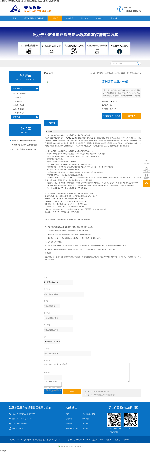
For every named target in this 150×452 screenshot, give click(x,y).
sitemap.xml (136, 440)
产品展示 (100, 73)
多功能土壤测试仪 (19, 93)
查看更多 (16, 117)
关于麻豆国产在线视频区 (34, 18)
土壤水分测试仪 (18, 109)
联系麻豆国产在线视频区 (22, 24)
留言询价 (131, 116)
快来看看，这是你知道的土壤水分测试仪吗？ (25, 140)
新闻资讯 (69, 18)
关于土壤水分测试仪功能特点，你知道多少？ (25, 149)
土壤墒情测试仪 (18, 105)
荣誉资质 (85, 419)
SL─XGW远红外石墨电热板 (100, 391)
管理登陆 (109, 440)
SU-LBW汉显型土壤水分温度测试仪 (103, 395)
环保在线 (126, 440)
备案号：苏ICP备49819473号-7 (79, 440)
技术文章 (84, 18)
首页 (14, 18)
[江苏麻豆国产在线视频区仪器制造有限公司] (49, 4)
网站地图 (3, 451)
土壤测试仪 (17, 89)
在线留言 (43, 24)
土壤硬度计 (17, 97)
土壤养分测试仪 (18, 113)
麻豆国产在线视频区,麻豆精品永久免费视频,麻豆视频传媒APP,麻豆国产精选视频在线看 (29, 1)
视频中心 (99, 18)
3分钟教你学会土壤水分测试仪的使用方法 (25, 145)
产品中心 (54, 18)
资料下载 (114, 18)
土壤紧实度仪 (18, 101)
